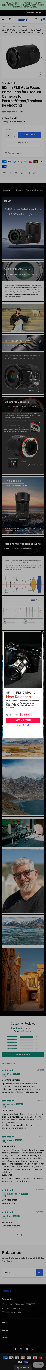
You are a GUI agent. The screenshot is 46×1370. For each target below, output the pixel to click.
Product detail (23, 725)
